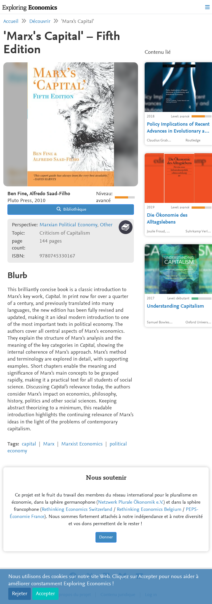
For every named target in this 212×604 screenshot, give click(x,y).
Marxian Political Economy (68, 225)
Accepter (45, 594)
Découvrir (40, 21)
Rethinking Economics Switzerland (77, 509)
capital (29, 444)
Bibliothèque (74, 209)
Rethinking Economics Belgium (149, 509)
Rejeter (19, 594)
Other (106, 225)
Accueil (10, 21)
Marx (48, 444)
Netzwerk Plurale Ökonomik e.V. (130, 502)
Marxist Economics (82, 444)
